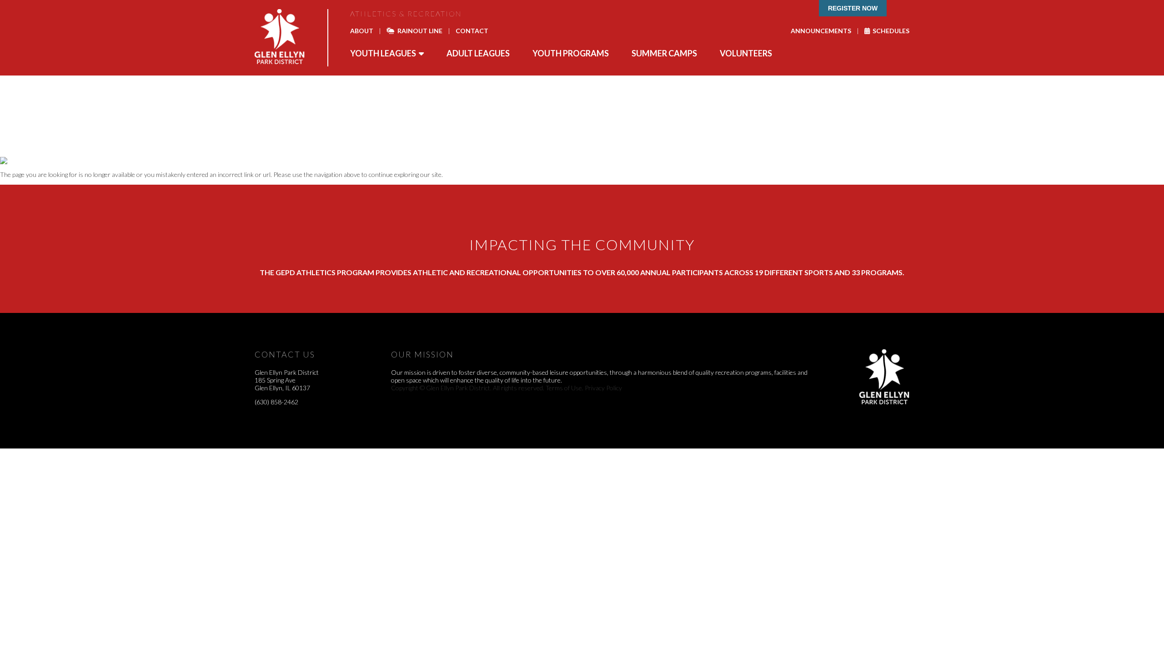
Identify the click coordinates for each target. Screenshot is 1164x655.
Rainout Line (418, 31)
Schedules (889, 31)
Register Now (853, 8)
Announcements (821, 31)
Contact (472, 31)
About (361, 31)
